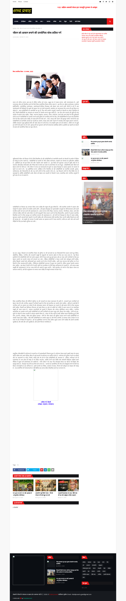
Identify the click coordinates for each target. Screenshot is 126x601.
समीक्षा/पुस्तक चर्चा (86, 568)
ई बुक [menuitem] (65, 21)
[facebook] (103, 1)
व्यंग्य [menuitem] (60, 21)
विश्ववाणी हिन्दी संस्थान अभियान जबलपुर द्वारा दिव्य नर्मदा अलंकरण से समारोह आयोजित (102, 151)
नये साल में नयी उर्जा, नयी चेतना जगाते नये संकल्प (94, 39)
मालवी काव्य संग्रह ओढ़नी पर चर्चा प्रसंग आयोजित (96, 213)
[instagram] (109, 1)
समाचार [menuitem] (48, 21)
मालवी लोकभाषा (107, 574)
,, (97, 203)
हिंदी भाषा (93, 574)
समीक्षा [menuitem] (54, 21)
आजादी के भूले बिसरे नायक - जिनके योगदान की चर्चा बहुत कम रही (44, 494)
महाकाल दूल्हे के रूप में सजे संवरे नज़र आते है (92, 37)
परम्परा (104, 571)
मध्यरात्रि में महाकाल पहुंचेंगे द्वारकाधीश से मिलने (93, 41)
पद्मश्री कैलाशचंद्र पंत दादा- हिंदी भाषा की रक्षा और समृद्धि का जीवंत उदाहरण (67, 494)
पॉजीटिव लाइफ (86, 574)
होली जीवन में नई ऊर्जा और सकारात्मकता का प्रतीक (94, 34)
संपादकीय (94, 565)
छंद (88, 571)
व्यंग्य (103, 562)
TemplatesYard (27, 598)
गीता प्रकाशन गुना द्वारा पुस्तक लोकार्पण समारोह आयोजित (101, 142)
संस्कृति (99, 568)
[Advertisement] (46, 54)
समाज (94, 568)
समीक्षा (109, 568)
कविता (84, 562)
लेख (18, 28)
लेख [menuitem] (36, 21)
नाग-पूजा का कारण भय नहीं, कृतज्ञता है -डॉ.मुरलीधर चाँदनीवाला (22, 494)
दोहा (104, 568)
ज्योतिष (99, 574)
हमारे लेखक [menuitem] (77, 21)
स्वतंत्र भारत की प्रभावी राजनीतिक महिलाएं (92, 35)
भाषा (84, 577)
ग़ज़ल (99, 562)
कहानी (84, 571)
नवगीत (98, 571)
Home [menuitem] (16, 21)
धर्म (83, 565)
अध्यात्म (88, 565)
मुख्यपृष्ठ (14, 28)
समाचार (89, 562)
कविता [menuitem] (29, 21)
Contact (26, 1)
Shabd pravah (53, 594)
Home (14, 1)
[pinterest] (112, 1)
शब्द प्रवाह (16, 37)
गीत (107, 562)
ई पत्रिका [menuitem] (23, 21)
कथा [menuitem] (41, 21)
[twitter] (106, 1)
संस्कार (93, 571)
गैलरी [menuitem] (71, 21)
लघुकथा (100, 565)
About (20, 1)
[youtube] (100, 1)
